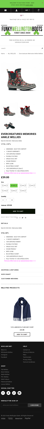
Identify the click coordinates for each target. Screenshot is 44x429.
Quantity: (3, 196)
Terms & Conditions (29, 362)
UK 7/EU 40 (5, 190)
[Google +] (14, 393)
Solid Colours (5, 379)
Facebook (4, 357)
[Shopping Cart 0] (38, 10)
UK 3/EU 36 (5, 185)
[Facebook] (3, 393)
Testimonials (27, 357)
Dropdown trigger (16, 10)
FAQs (24, 354)
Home (3, 53)
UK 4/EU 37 (14, 185)
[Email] (17, 217)
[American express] (10, 418)
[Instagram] (19, 393)
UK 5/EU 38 (23, 185)
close (42, 2)
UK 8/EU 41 (14, 190)
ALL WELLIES (12, 53)
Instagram (4, 354)
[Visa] (3, 418)
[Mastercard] (19, 418)
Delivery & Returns (28, 352)
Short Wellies (5, 372)
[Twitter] (22, 217)
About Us (4, 350)
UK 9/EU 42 (23, 190)
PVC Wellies (5, 377)
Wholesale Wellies (6, 352)
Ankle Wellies (5, 374)
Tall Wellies (4, 369)
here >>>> (33, 173)
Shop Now (29, 5)
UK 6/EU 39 (32, 185)
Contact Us (26, 350)
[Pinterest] (25, 217)
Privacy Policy (27, 359)
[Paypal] (27, 418)
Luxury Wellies (5, 384)
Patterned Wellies (6, 381)
